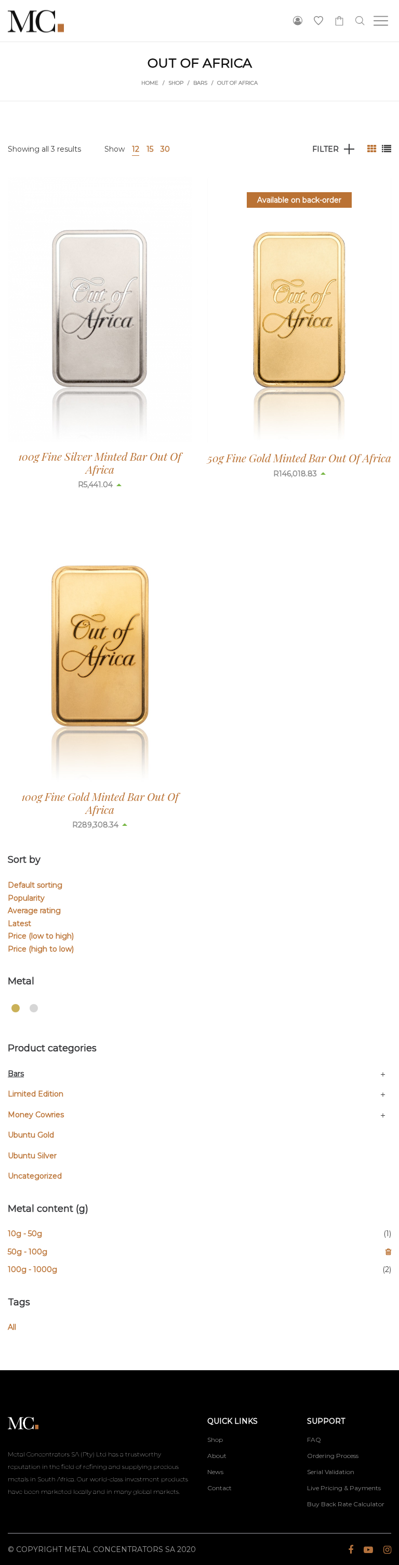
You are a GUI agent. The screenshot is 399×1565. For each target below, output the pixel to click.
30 (165, 149)
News (215, 1472)
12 (135, 149)
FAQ (314, 1439)
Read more (100, 484)
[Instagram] (387, 1550)
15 (150, 149)
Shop (175, 82)
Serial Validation (330, 1472)
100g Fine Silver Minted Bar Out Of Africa (99, 462)
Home (149, 82)
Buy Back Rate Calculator (345, 1504)
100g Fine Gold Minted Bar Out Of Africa (100, 803)
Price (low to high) (41, 936)
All (12, 1327)
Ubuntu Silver (32, 1155)
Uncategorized (35, 1176)
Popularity (26, 898)
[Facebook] (350, 1550)
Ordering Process (332, 1456)
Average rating (34, 910)
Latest (19, 923)
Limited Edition (35, 1094)
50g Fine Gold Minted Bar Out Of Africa (299, 457)
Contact (219, 1488)
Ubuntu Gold (31, 1135)
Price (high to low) (41, 949)
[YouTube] (368, 1550)
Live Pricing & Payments (344, 1488)
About (217, 1456)
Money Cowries (36, 1114)
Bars (200, 82)
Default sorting (35, 885)
